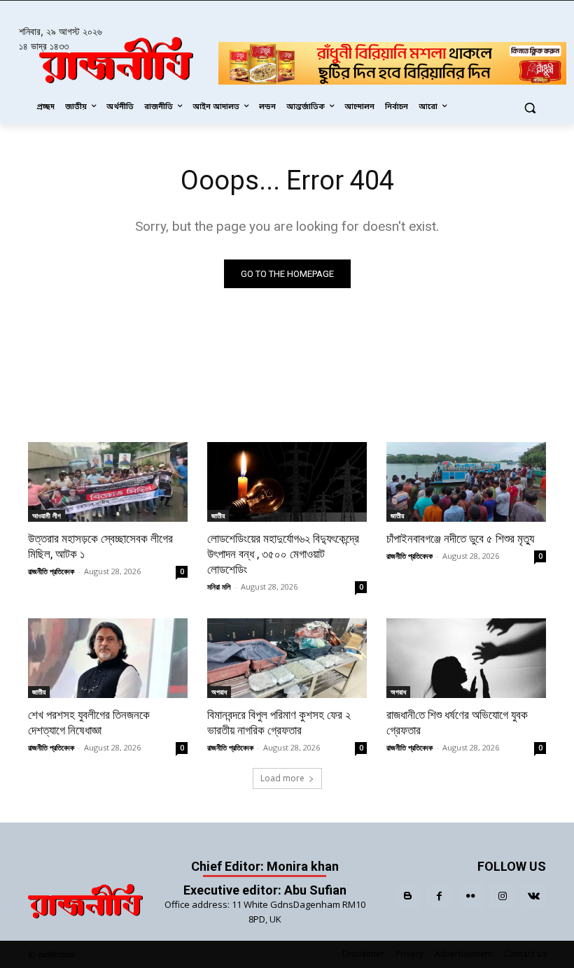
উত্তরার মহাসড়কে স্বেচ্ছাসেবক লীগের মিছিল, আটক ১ (100, 546)
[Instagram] (502, 896)
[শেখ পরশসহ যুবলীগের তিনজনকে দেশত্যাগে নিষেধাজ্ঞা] (108, 658)
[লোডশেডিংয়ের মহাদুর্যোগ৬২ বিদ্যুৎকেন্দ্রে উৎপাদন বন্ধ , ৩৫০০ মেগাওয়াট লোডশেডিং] (287, 482)
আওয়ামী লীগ (46, 515)
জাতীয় (218, 515)
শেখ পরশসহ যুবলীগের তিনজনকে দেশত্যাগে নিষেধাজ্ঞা (89, 722)
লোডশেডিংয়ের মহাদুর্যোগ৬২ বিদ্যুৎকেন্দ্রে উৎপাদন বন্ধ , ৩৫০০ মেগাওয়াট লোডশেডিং (283, 554)
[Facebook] (439, 896)
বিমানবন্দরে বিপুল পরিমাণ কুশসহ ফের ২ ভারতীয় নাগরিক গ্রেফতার (279, 722)
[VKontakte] (534, 896)
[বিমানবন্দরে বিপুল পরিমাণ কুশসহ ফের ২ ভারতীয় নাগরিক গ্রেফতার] (287, 658)
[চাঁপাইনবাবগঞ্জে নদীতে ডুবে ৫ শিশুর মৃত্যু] (466, 482)
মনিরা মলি (219, 586)
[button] (529, 107)
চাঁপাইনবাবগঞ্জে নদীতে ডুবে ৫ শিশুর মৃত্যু (460, 539)
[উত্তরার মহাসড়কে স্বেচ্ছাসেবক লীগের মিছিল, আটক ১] (108, 482)
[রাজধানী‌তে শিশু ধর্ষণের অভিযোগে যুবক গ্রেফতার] (466, 658)
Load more (282, 778)
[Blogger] (408, 896)
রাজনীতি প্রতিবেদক (51, 571)
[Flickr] (470, 896)
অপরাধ (219, 692)
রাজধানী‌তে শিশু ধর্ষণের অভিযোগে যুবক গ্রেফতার (457, 722)
